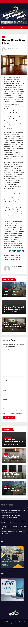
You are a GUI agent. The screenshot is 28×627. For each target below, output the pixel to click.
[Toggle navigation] (25, 27)
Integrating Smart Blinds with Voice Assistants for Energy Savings (13, 475)
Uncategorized (7, 437)
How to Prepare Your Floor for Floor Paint (16, 257)
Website (5, 399)
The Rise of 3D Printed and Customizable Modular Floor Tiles (14, 309)
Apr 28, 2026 (8, 476)
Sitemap (13, 623)
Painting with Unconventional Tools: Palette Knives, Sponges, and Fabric (13, 442)
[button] (21, 27)
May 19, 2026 (8, 444)
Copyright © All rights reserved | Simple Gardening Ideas (14, 621)
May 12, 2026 (8, 460)
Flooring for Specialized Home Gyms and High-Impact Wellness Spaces (14, 293)
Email (4, 390)
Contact (19, 623)
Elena (15, 294)
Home (5, 470)
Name (5, 380)
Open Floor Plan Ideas (7, 257)
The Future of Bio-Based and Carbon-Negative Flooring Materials (12, 327)
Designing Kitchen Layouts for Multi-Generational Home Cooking (12, 459)
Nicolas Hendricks (13, 48)
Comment (6, 349)
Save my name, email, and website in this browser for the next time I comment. (13, 412)
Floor (5, 305)
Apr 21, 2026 (8, 493)
